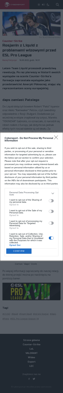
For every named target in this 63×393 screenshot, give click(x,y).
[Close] (57, 138)
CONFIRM (19, 251)
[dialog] (31, 196)
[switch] (51, 200)
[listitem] (31, 193)
